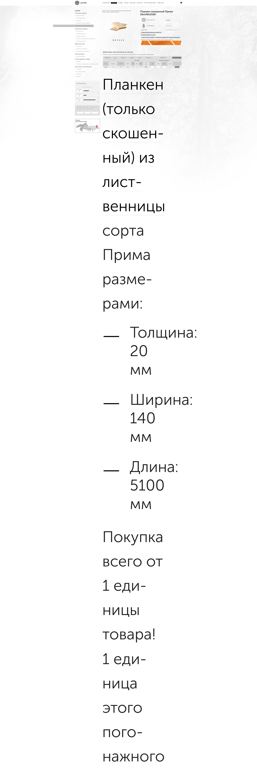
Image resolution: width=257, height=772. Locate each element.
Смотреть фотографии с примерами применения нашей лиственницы (161, 37)
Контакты (139, 2)
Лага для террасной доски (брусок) (86, 38)
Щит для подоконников (83, 51)
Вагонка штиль (80, 15)
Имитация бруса (81, 18)
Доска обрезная (81, 56)
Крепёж (79, 61)
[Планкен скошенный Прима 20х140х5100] (118, 26)
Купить (177, 67)
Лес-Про (168, 20)
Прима (106, 66)
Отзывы (120, 2)
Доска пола (80, 31)
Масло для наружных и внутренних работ (88, 64)
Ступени (79, 69)
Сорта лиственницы (150, 2)
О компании (106, 2)
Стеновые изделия (81, 13)
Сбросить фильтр (177, 57)
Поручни (79, 74)
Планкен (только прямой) (83, 23)
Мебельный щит (80, 44)
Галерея (126, 2)
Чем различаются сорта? (149, 34)
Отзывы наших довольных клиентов (151, 32)
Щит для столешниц (82, 48)
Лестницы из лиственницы (83, 67)
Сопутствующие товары (82, 59)
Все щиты (79, 46)
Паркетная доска (81, 41)
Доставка (132, 2)
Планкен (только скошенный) (84, 25)
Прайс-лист (160, 2)
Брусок (78, 76)
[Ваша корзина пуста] (181, 3)
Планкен (79, 20)
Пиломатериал (79, 54)
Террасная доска (81, 36)
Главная (103, 10)
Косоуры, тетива (81, 71)
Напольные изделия (81, 29)
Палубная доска (81, 33)
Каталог (114, 2)
